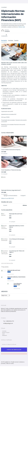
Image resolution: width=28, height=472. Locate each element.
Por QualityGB (4, 153)
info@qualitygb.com (8, 323)
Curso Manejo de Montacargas (16, 239)
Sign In (10, 469)
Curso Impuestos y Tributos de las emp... (11, 170)
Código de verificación (14, 349)
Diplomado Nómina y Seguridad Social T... (11, 190)
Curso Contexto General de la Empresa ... (11, 149)
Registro (7, 469)
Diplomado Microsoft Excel (15, 214)
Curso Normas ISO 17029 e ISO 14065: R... (16, 251)
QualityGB (7, 31)
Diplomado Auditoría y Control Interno (16, 226)
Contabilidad (4, 7)
